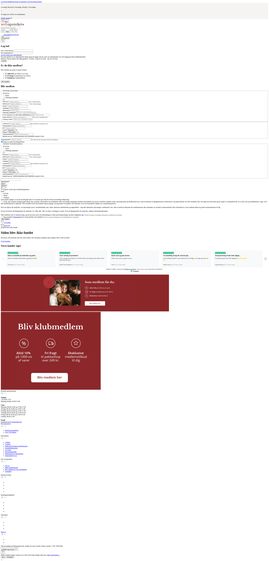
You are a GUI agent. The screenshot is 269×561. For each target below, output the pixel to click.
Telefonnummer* (8, 134)
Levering (8, 450)
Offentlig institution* (10, 113)
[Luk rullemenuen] (3, 31)
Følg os (3, 532)
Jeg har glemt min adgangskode (11, 55)
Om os (7, 466)
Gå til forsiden (5, 241)
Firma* (5, 106)
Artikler (7, 442)
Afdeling (6, 108)
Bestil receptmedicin (11, 430)
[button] (85, 311)
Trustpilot (8, 471)
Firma (7, 95)
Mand (5, 195)
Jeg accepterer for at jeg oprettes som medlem (23, 217)
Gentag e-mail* (8, 119)
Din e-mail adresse (7, 51)
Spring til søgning (21, 2)
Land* (5, 130)
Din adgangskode (7, 53)
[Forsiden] (12, 26)
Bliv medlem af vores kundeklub (16, 469)
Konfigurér (10, 557)
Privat (7, 93)
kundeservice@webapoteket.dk (11, 422)
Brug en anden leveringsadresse (13, 142)
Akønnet (6, 198)
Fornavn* (6, 101)
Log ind (4, 61)
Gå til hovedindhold (8, 2)
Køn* (3, 191)
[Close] (2, 559)
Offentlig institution (11, 97)
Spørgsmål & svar (11, 456)
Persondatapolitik (10, 452)
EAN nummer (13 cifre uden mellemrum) (16, 115)
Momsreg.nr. (7, 110)
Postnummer (7, 126)
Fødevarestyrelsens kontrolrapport (16, 446)
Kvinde (5, 193)
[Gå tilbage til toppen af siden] (3, 552)
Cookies (8, 444)
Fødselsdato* (5, 181)
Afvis (3, 557)
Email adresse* (8, 117)
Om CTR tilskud (10, 432)
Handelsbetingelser (11, 448)
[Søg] (14, 31)
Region (5, 132)
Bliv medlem (5, 81)
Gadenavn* (7, 123)
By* (4, 128)
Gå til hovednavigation (34, 2)
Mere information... (53, 555)
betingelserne (17, 217)
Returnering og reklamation (14, 454)
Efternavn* (6, 104)
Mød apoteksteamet (11, 468)
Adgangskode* (6, 139)
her (83, 215)
